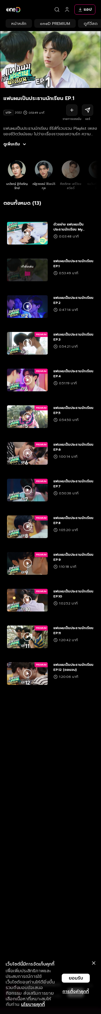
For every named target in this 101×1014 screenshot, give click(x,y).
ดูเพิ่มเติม (11, 144)
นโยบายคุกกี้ (33, 1004)
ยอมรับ (76, 978)
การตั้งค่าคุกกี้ (76, 991)
